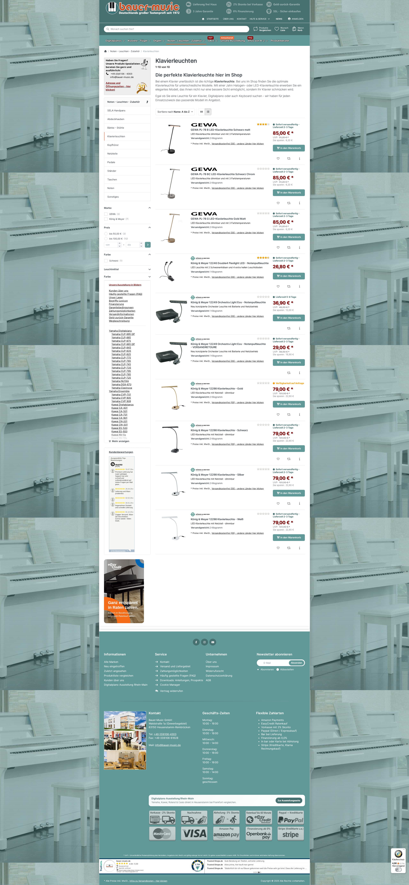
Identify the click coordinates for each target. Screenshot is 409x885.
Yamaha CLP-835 (121, 350)
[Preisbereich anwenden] (148, 245)
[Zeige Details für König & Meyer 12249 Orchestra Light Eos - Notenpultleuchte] (172, 311)
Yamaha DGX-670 (121, 384)
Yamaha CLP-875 (121, 340)
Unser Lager (116, 297)
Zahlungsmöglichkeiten (122, 310)
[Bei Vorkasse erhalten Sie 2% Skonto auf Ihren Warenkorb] (244, 4)
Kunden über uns (118, 290)
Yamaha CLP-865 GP (123, 344)
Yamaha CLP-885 (121, 337)
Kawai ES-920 (119, 431)
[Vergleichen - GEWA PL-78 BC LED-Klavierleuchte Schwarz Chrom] (289, 203)
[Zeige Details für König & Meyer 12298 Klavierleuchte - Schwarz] (172, 439)
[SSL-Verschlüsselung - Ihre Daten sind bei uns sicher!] (284, 11)
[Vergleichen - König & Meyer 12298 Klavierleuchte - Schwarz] (289, 459)
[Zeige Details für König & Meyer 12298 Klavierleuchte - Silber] (172, 484)
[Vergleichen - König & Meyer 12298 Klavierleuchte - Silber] (289, 503)
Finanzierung (116, 304)
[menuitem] (115, 40)
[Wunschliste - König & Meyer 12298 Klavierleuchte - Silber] (278, 503)
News (279, 19)
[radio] (201, 111)
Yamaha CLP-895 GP (123, 334)
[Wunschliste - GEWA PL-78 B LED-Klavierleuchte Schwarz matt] (278, 158)
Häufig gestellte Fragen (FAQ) (125, 294)
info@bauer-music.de (121, 77)
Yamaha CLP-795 (121, 371)
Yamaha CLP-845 (121, 347)
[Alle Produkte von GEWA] (204, 125)
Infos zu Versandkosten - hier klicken (148, 881)
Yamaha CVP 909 (121, 401)
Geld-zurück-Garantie (121, 317)
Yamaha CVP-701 (121, 394)
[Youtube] (212, 642)
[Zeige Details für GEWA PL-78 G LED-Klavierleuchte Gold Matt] (172, 228)
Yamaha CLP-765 (121, 360)
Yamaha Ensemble (119, 391)
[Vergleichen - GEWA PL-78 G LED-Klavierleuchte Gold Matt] (289, 247)
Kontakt (242, 19)
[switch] (398, 870)
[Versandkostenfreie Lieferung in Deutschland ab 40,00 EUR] (204, 4)
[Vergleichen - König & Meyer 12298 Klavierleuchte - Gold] (289, 414)
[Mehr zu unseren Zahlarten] (227, 826)
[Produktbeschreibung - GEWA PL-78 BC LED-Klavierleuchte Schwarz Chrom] (299, 203)
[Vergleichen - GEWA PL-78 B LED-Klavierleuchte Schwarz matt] (289, 158)
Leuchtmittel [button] (111, 269)
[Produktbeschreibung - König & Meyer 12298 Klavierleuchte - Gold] (299, 414)
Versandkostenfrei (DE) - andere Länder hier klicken (238, 143)
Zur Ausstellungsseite (289, 800)
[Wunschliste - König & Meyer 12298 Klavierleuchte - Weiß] (278, 548)
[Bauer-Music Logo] (143, 8)
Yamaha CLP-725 (121, 377)
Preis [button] (107, 227)
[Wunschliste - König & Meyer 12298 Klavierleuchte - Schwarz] (278, 459)
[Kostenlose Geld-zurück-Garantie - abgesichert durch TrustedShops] (284, 4)
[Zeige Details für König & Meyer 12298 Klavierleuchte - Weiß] (172, 528)
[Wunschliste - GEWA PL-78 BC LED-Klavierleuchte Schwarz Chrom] (278, 203)
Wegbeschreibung (119, 320)
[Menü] (404, 850)
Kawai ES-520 (119, 428)
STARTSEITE (212, 19)
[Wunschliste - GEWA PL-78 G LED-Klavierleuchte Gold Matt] (278, 247)
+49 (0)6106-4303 (165, 734)
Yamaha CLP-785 (121, 374)
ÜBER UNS (228, 19)
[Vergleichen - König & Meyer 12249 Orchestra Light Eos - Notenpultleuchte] (289, 328)
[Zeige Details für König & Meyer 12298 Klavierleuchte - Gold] (172, 398)
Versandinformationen (121, 314)
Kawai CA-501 (119, 411)
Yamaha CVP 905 (121, 397)
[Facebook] (196, 642)
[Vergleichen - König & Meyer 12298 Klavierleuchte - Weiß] (289, 548)
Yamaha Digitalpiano (120, 330)
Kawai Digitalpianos (123, 404)
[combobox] (176, 29)
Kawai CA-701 (119, 414)
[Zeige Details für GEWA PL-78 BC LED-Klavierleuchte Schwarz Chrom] (172, 183)
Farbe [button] (107, 254)
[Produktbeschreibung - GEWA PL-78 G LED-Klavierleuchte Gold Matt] (299, 247)
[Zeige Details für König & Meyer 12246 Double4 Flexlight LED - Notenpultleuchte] (172, 272)
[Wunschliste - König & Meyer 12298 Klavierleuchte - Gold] (278, 414)
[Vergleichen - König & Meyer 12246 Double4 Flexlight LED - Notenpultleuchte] (289, 286)
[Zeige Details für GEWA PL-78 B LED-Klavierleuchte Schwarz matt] (172, 139)
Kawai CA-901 (119, 417)
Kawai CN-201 (119, 421)
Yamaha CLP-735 (121, 367)
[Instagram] (204, 642)
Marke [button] (108, 207)
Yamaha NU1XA (120, 381)
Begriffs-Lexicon (118, 300)
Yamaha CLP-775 (121, 357)
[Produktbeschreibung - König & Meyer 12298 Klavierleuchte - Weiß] (299, 548)
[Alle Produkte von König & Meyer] (200, 258)
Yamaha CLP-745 (121, 364)
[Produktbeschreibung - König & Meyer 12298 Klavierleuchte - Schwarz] (299, 459)
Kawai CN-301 (120, 424)
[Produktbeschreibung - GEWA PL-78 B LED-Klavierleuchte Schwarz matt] (299, 158)
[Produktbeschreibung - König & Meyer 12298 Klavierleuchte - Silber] (299, 503)
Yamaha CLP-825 (121, 354)
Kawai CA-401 (119, 407)
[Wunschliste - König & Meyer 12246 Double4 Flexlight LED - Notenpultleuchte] (278, 286)
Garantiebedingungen (121, 307)
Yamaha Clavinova (122, 387)
